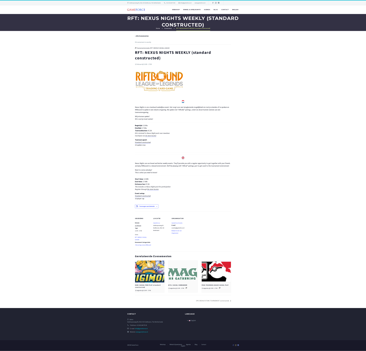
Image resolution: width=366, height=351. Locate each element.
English (235, 9)
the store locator (153, 189)
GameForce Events (177, 223)
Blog (216, 9)
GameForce (156, 223)
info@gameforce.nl (185, 3)
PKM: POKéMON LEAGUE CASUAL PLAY (215, 285)
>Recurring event (140, 245)
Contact (225, 9)
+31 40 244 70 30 (170, 3)
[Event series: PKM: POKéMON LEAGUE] (219, 287)
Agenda (207, 9)
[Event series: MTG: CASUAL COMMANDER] (186, 287)
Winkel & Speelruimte (192, 9)
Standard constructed (143, 142)
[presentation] (149, 271)
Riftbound (148, 245)
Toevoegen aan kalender (147, 206)
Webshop (176, 9)
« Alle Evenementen (142, 36)
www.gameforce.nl (200, 3)
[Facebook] (212, 3)
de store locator (150, 136)
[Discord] (218, 3)
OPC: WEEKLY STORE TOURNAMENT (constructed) (212, 301)
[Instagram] (215, 3)
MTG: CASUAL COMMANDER (177, 285)
